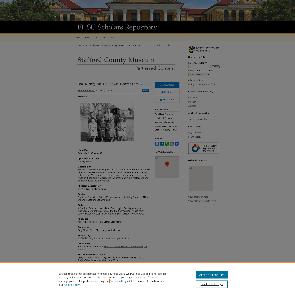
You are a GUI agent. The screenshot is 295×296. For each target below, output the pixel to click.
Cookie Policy (72, 284)
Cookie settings (119, 281)
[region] (147, 279)
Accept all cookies (211, 275)
